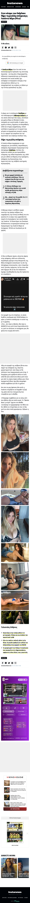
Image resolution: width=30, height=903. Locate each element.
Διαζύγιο (4, 658)
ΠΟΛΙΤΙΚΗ (3, 6)
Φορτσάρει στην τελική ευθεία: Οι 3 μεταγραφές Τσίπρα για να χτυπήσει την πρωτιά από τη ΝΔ (15, 635)
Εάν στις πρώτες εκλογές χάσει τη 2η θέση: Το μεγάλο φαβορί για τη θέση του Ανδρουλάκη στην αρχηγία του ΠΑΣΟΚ (15, 642)
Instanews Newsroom (6, 50)
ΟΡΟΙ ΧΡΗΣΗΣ (20, 897)
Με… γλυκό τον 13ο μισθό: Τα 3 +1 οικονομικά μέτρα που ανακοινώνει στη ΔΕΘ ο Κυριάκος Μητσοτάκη (15, 200)
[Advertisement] (15, 100)
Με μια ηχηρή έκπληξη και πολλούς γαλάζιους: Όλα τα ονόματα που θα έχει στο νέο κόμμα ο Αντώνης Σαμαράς (13, 178)
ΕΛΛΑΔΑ (24, 6)
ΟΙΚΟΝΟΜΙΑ (18, 6)
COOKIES (26, 897)
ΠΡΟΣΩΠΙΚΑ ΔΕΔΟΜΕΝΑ (12, 897)
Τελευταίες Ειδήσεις (9, 627)
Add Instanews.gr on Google (16, 63)
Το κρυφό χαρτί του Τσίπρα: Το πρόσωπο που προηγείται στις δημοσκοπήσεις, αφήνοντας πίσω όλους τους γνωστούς (15, 650)
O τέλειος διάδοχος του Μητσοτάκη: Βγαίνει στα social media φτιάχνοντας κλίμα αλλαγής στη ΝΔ (14, 189)
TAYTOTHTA (4, 897)
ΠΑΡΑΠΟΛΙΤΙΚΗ (10, 6)
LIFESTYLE (4, 21)
